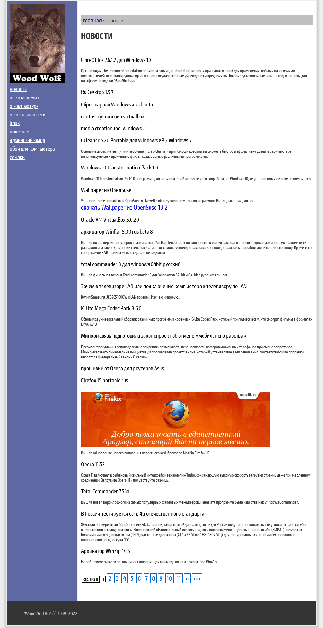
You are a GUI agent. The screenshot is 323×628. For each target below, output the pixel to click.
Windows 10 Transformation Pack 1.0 (119, 167)
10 (169, 578)
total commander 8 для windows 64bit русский (131, 263)
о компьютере (24, 106)
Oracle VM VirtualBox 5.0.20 (110, 219)
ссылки (17, 157)
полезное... (21, 131)
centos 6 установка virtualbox (112, 116)
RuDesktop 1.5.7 (97, 91)
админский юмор (27, 140)
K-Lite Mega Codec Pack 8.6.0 (111, 308)
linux (15, 123)
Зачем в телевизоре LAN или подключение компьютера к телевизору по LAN (164, 285)
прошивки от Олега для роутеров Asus (122, 367)
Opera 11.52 (93, 463)
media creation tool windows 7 (113, 128)
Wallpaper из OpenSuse (106, 189)
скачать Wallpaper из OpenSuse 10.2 (124, 207)
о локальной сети (27, 114)
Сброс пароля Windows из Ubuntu (117, 104)
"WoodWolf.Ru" (36, 613)
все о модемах (24, 97)
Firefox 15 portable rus (104, 379)
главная (92, 20)
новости (18, 89)
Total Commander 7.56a (105, 491)
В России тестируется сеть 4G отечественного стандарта (142, 513)
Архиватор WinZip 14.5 (105, 550)
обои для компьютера (32, 148)
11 (179, 578)
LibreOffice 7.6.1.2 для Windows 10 (116, 59)
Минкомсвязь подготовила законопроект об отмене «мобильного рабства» (163, 335)
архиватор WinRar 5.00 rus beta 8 (117, 231)
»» (196, 578)
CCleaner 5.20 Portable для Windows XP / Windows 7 (136, 140)
